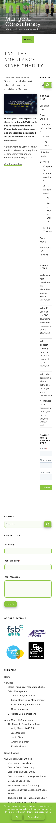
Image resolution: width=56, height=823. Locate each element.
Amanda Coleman (20, 742)
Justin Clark (17, 737)
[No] (52, 812)
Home (7, 677)
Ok (17, 817)
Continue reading (13, 164)
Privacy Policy (34, 817)
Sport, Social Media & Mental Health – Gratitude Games (18, 85)
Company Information (45, 128)
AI (48, 198)
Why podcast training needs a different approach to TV (44, 352)
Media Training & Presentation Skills (26, 687)
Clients (47, 136)
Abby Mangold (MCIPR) (22, 728)
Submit (10, 604)
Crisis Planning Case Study (21, 772)
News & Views (11, 753)
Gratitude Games (20, 146)
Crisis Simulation (20, 709)
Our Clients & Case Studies (18, 759)
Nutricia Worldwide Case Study (23, 785)
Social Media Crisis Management (28, 700)
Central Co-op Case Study (21, 767)
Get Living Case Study (19, 781)
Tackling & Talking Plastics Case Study (27, 798)
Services (44, 162)
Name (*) (9, 544)
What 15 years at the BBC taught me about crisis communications (46, 319)
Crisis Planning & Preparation (26, 704)
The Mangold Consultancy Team (24, 724)
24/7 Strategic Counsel (23, 695)
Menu (29, 39)
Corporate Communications (47, 173)
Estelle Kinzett (18, 746)
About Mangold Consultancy (18, 720)
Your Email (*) (12, 560)
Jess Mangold (18, 733)
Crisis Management (47, 190)
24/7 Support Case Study (20, 763)
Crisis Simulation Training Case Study (27, 776)
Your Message (12, 577)
